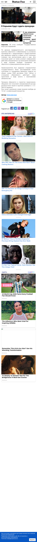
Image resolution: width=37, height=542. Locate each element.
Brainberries (18, 140)
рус (6, 2)
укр (2, 2)
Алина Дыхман (12, 95)
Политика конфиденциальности (9, 538)
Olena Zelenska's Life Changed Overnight (16, 215)
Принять (32, 539)
